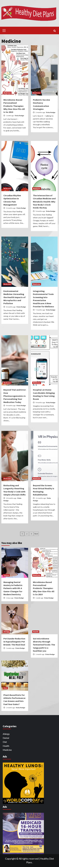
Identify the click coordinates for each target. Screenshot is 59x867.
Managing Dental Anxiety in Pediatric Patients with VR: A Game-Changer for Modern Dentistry (13, 588)
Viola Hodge (19, 115)
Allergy (6, 632)
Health (35, 632)
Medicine (7, 93)
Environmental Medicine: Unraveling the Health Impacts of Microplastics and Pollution (14, 297)
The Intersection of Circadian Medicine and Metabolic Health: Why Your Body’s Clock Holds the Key (44, 201)
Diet (5, 688)
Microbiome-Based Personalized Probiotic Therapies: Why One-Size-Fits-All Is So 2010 (14, 106)
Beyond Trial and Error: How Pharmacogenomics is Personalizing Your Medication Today (14, 395)
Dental (6, 575)
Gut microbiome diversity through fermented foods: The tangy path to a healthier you (44, 644)
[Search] (54, 30)
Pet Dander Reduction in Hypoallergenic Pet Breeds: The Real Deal (14, 641)
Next (36, 533)
